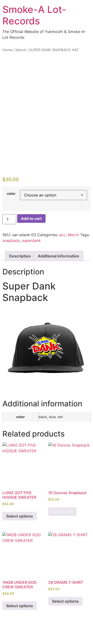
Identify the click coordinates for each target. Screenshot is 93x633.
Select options (19, 516)
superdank (31, 240)
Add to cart (31, 218)
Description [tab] (20, 256)
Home (7, 50)
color (11, 193)
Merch (21, 50)
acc (62, 234)
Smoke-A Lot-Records (34, 15)
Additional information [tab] (58, 256)
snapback (11, 240)
